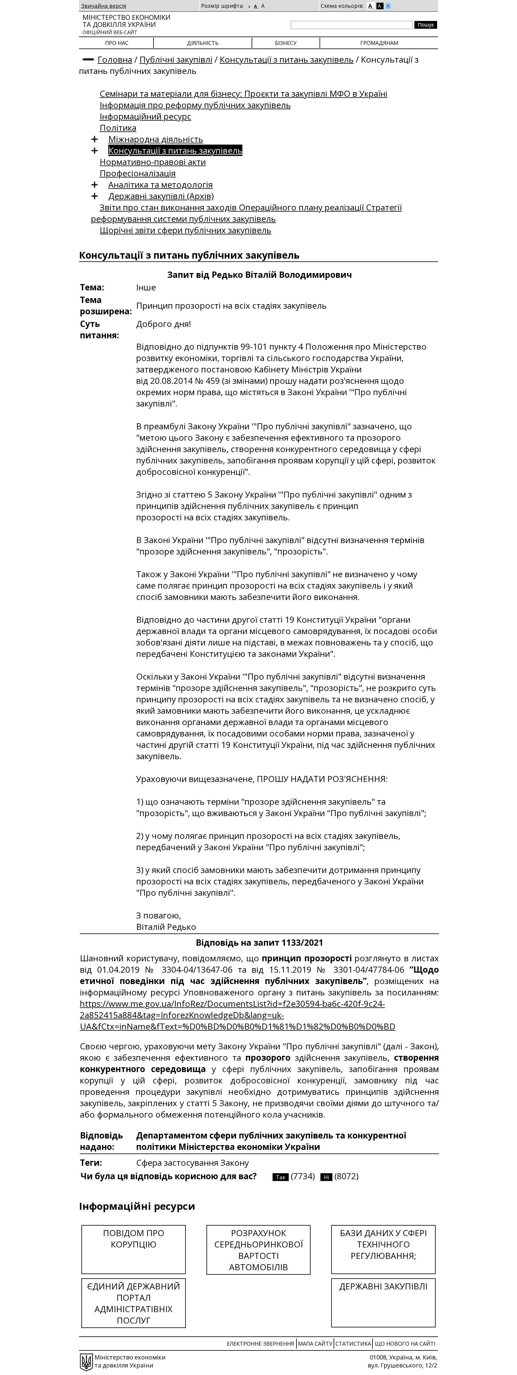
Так (280, 1177)
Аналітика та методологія (160, 184)
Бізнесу (285, 42)
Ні (326, 1177)
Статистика (353, 1343)
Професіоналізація (138, 173)
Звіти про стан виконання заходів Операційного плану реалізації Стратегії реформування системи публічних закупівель (246, 212)
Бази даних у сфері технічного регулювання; (383, 1244)
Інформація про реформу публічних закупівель (195, 104)
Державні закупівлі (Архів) (161, 195)
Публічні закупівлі (175, 59)
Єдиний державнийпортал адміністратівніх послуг (133, 1303)
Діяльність (202, 42)
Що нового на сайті (405, 1343)
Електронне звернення (260, 1343)
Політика (118, 127)
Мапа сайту (315, 1343)
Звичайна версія (103, 5)
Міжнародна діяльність (155, 139)
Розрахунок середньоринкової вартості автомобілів (258, 1250)
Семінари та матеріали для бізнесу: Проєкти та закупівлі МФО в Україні (243, 93)
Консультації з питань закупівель (287, 59)
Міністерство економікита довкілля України (127, 24)
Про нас (116, 42)
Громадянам (379, 42)
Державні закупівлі (383, 1286)
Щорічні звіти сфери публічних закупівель (185, 230)
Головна (115, 59)
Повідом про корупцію (133, 1238)
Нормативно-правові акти (153, 161)
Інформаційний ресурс (145, 116)
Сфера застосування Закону (192, 1162)
